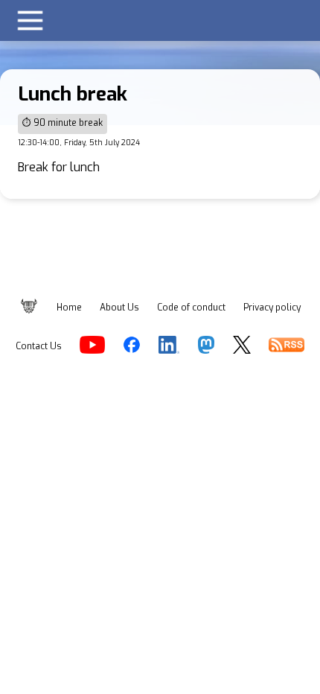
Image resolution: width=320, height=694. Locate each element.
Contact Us (39, 346)
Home (69, 307)
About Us (119, 307)
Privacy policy (272, 307)
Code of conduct (191, 307)
